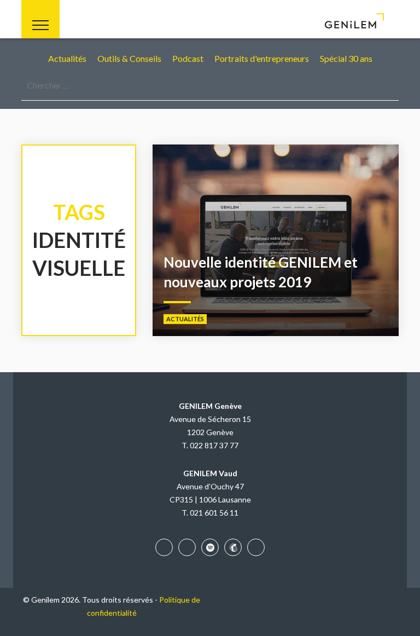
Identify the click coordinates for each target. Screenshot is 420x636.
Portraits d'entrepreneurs (261, 58)
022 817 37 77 (214, 445)
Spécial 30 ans (346, 58)
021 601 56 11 (214, 512)
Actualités (67, 58)
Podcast (187, 58)
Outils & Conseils (129, 58)
